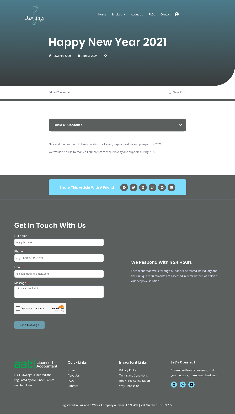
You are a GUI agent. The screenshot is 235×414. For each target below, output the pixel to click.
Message (20, 283)
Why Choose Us (129, 386)
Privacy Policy (127, 370)
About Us (137, 14)
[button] (180, 125)
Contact (165, 14)
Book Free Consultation (134, 380)
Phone (18, 251)
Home (102, 14)
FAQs (151, 14)
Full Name (21, 236)
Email (18, 267)
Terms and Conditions (133, 375)
